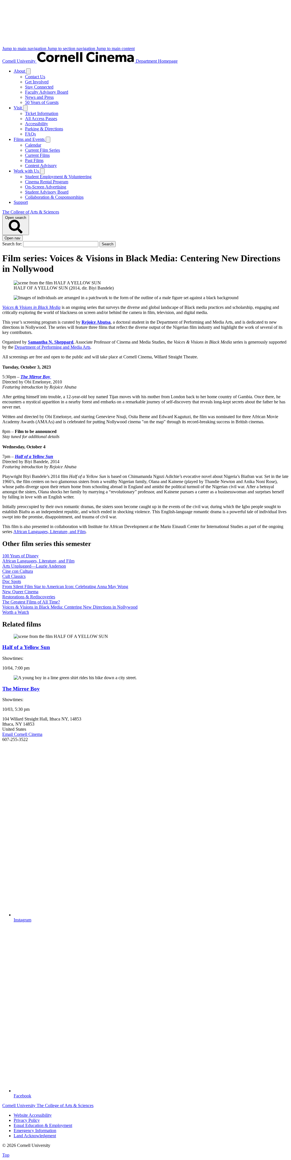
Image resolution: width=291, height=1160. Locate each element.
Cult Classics (14, 576)
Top (5, 1155)
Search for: (12, 243)
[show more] (28, 71)
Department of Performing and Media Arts (52, 347)
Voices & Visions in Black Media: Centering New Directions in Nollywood (70, 607)
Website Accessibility (33, 1115)
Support (21, 202)
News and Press (39, 97)
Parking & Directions (44, 128)
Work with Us (27, 171)
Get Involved (37, 81)
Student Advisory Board (46, 192)
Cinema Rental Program (46, 181)
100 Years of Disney (20, 555)
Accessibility (36, 123)
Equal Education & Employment (43, 1125)
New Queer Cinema (20, 591)
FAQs (30, 134)
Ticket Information (41, 113)
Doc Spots (11, 581)
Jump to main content (115, 48)
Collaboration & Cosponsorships (54, 197)
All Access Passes (41, 118)
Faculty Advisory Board (46, 92)
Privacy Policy (27, 1120)
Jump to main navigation (24, 48)
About (20, 71)
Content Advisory (41, 165)
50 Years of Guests (42, 102)
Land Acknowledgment (35, 1135)
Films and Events (30, 139)
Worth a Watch (15, 612)
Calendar (33, 145)
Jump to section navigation (71, 48)
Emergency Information (35, 1130)
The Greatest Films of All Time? (31, 601)
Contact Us (35, 76)
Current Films (37, 155)
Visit (18, 107)
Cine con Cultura (17, 571)
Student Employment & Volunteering (58, 176)
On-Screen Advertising (45, 186)
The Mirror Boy (35, 376)
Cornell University (19, 61)
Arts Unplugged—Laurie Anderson (34, 566)
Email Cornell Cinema (22, 734)
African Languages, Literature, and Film (49, 531)
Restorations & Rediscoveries (28, 596)
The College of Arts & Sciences (30, 212)
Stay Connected (39, 87)
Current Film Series (42, 150)
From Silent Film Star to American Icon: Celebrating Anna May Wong (65, 586)
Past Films (34, 160)
